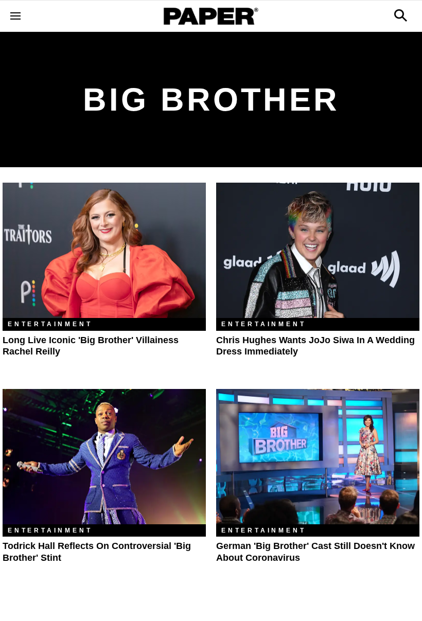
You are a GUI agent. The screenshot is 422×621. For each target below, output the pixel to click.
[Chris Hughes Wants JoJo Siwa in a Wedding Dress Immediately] (317, 250)
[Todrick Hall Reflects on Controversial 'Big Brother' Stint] (104, 456)
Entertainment (50, 324)
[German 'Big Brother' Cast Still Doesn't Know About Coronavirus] (317, 456)
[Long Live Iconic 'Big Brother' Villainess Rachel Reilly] (104, 250)
